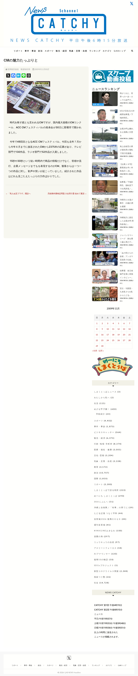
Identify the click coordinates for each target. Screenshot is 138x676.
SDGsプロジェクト (104, 565)
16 (102, 334)
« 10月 (94, 351)
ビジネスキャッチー (104, 432)
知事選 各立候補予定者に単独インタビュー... (126, 273)
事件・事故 (30, 51)
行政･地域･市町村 (103, 444)
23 (102, 340)
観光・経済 (61, 51)
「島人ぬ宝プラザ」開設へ (18, 193)
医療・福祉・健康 (103, 449)
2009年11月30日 (41, 69)
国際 (96, 478)
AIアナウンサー (102, 554)
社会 (96, 583)
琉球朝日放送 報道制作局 (18, 69)
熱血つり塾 (99, 577)
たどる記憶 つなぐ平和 (106, 513)
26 (119, 340)
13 (124, 329)
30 (102, 346)
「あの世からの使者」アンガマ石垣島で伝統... (126, 256)
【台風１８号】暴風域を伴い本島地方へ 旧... (126, 167)
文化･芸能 (99, 455)
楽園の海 (98, 536)
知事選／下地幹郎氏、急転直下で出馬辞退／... (126, 185)
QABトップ (120, 51)
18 (113, 334)
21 (129, 334)
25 (113, 340)
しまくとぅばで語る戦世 (106, 490)
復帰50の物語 (101, 559)
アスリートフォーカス (105, 548)
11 (113, 329)
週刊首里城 (99, 525)
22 (97, 340)
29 (97, 346)
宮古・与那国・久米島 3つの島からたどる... (126, 291)
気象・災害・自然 (78, 51)
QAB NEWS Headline (72, 672)
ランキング (95, 51)
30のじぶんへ (101, 502)
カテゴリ (107, 51)
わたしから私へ (102, 397)
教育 (96, 467)
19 (119, 334)
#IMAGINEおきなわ (104, 530)
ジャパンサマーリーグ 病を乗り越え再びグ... (126, 238)
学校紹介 (100, 414)
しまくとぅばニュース (105, 392)
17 (108, 334)
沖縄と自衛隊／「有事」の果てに (111, 507)
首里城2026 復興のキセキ (107, 519)
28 (129, 340)
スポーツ (49, 51)
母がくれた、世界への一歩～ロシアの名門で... (126, 96)
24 (108, 340)
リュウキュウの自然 (104, 542)
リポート (18, 51)
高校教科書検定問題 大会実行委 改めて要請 (67, 193)
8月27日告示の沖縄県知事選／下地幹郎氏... (127, 114)
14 (129, 329)
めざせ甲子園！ (102, 409)
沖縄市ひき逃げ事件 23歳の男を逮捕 (126, 203)
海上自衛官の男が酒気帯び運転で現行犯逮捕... (126, 149)
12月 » (101, 351)
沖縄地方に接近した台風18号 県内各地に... (127, 220)
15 (97, 334)
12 (119, 329)
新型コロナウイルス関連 (106, 571)
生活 (96, 403)
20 (124, 334)
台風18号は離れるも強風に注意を (126, 131)
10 (108, 329)
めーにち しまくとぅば (106, 496)
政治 (40, 51)
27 (124, 340)
